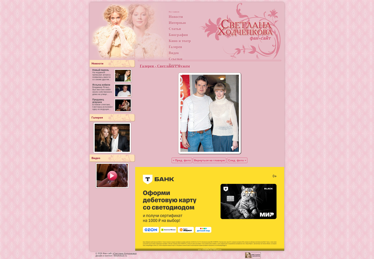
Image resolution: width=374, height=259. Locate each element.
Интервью (177, 22)
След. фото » (237, 160)
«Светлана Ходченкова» (125, 253)
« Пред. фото (182, 160)
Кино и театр (180, 40)
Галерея (175, 46)
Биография (178, 34)
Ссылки (175, 58)
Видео (174, 52)
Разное (174, 64)
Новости (176, 16)
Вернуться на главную (209, 160)
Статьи (175, 28)
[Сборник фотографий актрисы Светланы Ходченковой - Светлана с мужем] (209, 153)
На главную (174, 11)
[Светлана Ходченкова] (245, 32)
